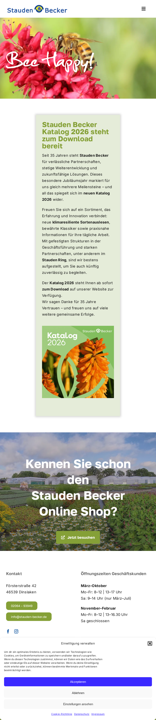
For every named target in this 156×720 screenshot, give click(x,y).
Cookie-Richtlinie (61, 714)
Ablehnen (78, 693)
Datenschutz (81, 714)
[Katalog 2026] (78, 327)
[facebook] (8, 631)
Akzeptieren (78, 681)
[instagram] (16, 631)
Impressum (98, 714)
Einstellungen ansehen (78, 704)
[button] (150, 643)
